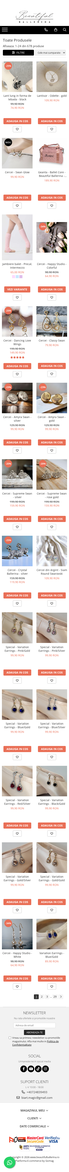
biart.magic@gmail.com (37, 1098)
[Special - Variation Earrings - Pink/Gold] (17, 627)
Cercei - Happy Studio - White (17, 955)
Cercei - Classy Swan (52, 340)
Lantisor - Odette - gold (52, 95)
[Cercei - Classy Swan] (51, 321)
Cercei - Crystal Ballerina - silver (17, 571)
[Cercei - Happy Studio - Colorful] (51, 237)
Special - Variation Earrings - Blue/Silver (51, 725)
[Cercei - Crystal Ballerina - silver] (17, 551)
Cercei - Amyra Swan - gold (52, 418)
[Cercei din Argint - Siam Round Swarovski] (51, 551)
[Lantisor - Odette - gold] (51, 76)
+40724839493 (36, 1092)
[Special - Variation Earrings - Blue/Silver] (51, 704)
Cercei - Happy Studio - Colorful (52, 265)
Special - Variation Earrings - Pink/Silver (52, 648)
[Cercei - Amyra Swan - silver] (17, 398)
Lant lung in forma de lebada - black (17, 97)
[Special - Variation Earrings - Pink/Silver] (51, 628)
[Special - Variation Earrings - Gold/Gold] (51, 857)
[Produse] (5, 31)
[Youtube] (31, 1069)
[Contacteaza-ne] (46, 30)
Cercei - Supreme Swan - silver (17, 495)
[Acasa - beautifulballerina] (34, 16)
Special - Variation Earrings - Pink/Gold (17, 648)
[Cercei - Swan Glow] (17, 153)
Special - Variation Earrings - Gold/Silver (17, 878)
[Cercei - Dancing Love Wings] (17, 321)
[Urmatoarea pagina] (60, 996)
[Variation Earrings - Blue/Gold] (51, 934)
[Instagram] (45, 1069)
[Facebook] (23, 1069)
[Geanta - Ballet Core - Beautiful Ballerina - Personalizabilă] (51, 153)
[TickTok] (38, 1069)
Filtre (20, 52)
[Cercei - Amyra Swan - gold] (51, 398)
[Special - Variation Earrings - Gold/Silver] (17, 857)
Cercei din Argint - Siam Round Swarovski (52, 571)
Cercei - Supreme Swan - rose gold (52, 495)
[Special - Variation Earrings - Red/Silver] (17, 781)
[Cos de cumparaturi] (56, 30)
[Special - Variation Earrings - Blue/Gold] (17, 704)
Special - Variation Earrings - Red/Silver (17, 801)
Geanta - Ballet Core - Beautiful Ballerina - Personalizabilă (52, 174)
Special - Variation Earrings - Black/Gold (51, 801)
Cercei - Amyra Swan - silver (17, 418)
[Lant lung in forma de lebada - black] (17, 76)
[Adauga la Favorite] (17, 129)
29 (55, 996)
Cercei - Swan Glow (17, 172)
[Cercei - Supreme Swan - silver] (17, 474)
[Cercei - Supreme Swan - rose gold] (51, 474)
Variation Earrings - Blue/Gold (51, 955)
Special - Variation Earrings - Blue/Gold (17, 725)
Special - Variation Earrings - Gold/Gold (52, 878)
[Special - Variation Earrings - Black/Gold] (51, 781)
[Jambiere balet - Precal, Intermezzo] (17, 237)
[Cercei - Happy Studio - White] (17, 934)
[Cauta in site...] (64, 30)
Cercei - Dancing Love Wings (17, 342)
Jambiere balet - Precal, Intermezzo (17, 265)
